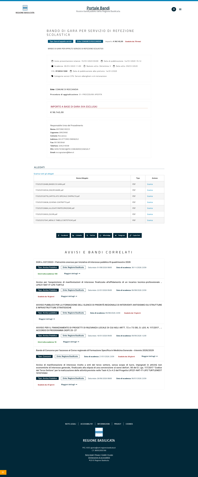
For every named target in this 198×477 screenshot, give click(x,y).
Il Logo (110, 454)
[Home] (25, 9)
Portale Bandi (98, 8)
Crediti (104, 454)
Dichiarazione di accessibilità (99, 457)
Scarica (150, 184)
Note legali (89, 454)
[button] (180, 9)
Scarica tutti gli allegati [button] (44, 174)
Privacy (97, 454)
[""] (174, 9)
